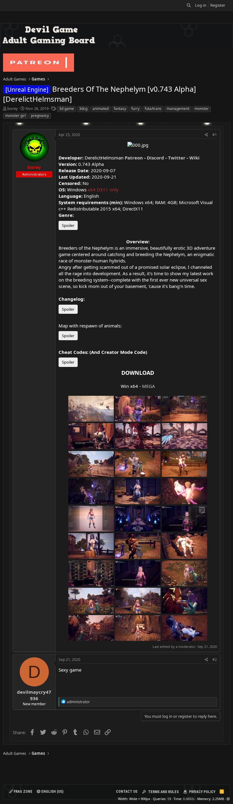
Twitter (176, 158)
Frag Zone (22, 791)
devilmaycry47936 (34, 695)
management (178, 108)
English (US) (51, 791)
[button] (228, 798)
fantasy (120, 108)
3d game (66, 108)
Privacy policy (202, 792)
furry (135, 108)
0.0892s (188, 798)
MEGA (148, 386)
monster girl (15, 115)
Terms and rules (163, 792)
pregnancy (40, 115)
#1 (214, 134)
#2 (214, 659)
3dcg (83, 108)
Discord (155, 158)
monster (201, 108)
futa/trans (153, 108)
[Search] (188, 5)
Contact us (126, 791)
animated (101, 108)
